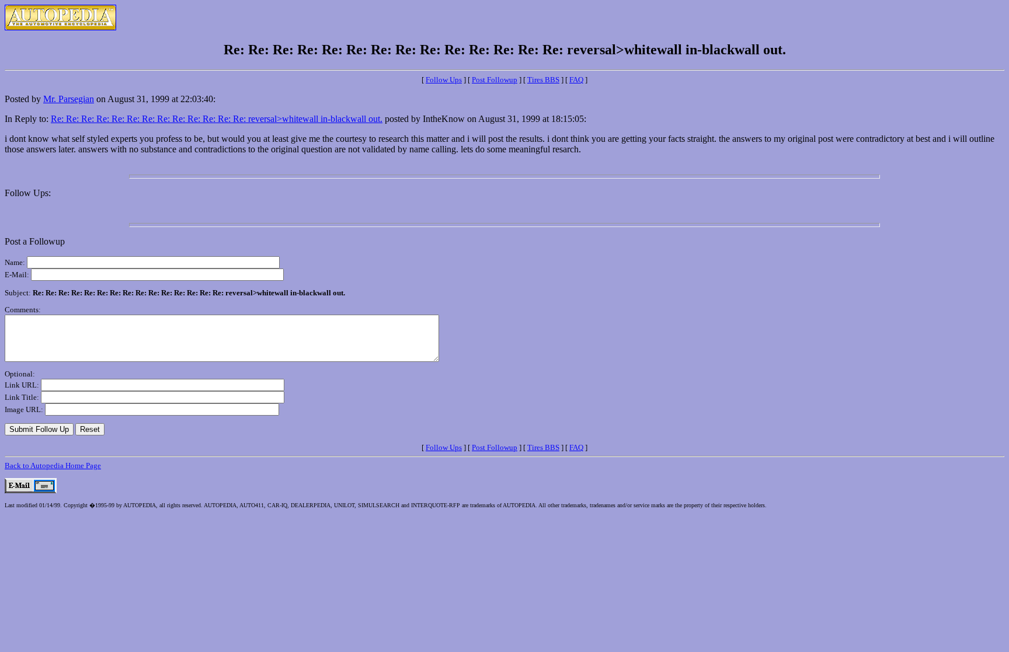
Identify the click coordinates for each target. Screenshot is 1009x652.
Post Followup (494, 79)
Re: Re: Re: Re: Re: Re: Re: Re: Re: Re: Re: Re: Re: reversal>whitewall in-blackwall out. (216, 119)
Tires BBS (543, 79)
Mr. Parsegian (68, 99)
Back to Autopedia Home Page (53, 465)
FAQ (576, 79)
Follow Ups (444, 79)
